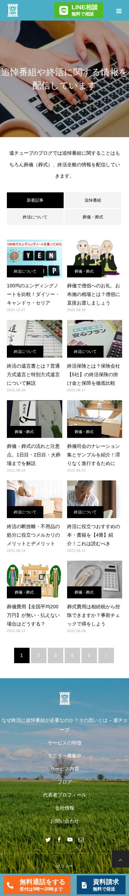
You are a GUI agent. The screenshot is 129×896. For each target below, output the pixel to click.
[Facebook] (59, 839)
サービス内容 (64, 769)
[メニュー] (118, 10)
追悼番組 (93, 200)
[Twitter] (48, 839)
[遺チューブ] (64, 698)
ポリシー (64, 866)
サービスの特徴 (65, 742)
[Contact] (81, 839)
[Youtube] (70, 839)
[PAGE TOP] (120, 859)
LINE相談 (85, 10)
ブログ (64, 782)
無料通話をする (42, 885)
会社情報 (64, 808)
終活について (35, 217)
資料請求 (106, 885)
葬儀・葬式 (93, 217)
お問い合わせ (64, 821)
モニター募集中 (65, 755)
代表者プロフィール (64, 795)
